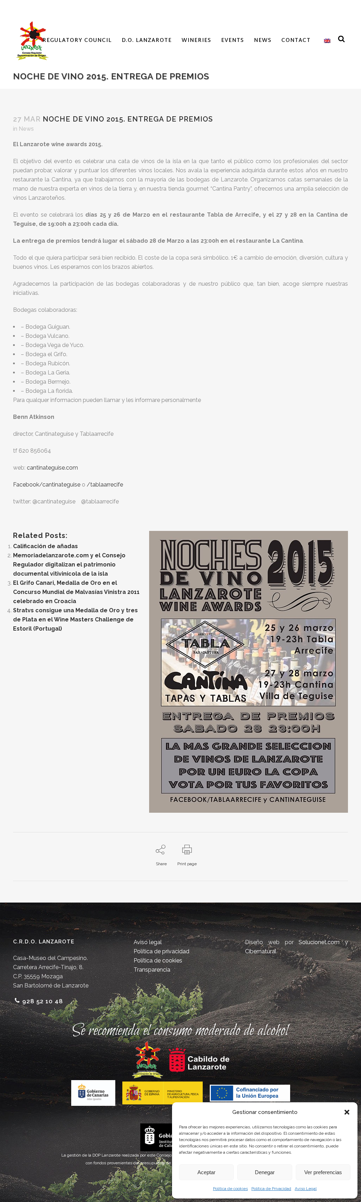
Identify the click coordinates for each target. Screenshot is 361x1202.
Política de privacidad (161, 951)
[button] (346, 1112)
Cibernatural (260, 951)
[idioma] (325, 41)
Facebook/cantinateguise (47, 484)
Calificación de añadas (45, 546)
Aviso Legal (306, 1188)
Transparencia (152, 969)
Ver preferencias (323, 1172)
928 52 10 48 (42, 1001)
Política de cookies (230, 1188)
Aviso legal (148, 942)
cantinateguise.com (52, 467)
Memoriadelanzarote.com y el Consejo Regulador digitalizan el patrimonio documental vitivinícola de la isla (69, 564)
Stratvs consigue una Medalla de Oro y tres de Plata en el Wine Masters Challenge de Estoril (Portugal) (75, 619)
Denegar (265, 1172)
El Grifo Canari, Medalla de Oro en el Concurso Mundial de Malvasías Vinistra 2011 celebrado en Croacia (76, 592)
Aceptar (206, 1172)
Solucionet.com (319, 942)
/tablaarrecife (105, 484)
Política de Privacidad (271, 1188)
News (26, 128)
